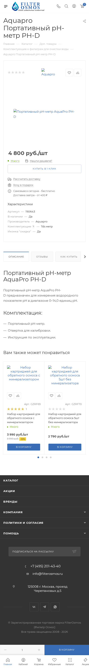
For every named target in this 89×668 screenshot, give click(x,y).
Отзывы (42, 256)
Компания (13, 512)
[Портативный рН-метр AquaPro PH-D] (44, 114)
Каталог (10, 480)
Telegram (44, 606)
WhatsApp (55, 606)
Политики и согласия (23, 522)
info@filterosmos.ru (47, 574)
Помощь (11, 533)
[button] (38, 457)
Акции (9, 491)
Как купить (68, 256)
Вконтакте (34, 606)
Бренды (10, 501)
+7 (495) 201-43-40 (45, 566)
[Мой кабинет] (74, 7)
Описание (16, 256)
